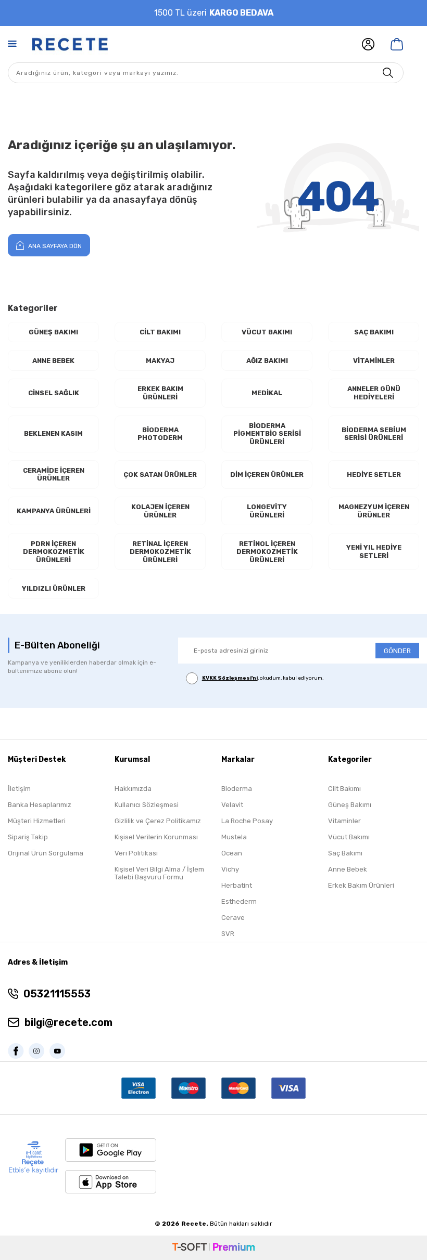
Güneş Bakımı (53, 332)
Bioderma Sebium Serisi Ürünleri (374, 434)
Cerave (233, 917)
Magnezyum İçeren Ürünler (373, 511)
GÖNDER (397, 651)
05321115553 (57, 994)
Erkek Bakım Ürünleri (160, 393)
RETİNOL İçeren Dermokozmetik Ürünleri (267, 552)
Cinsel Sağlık (53, 393)
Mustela (234, 837)
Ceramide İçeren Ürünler (53, 474)
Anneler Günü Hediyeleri (373, 393)
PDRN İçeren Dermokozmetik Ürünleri (53, 552)
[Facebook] (18, 1051)
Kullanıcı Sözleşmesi (147, 805)
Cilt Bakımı (160, 332)
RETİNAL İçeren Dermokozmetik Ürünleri (160, 552)
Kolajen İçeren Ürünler (160, 511)
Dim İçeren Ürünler (267, 474)
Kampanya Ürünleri (54, 511)
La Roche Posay (247, 821)
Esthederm (239, 901)
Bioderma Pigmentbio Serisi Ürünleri (267, 434)
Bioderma (236, 789)
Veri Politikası (136, 853)
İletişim (19, 789)
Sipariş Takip (28, 837)
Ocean (231, 853)
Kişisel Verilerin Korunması (156, 837)
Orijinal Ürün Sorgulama (45, 853)
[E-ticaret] (213, 1248)
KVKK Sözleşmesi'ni (230, 678)
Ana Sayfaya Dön (54, 246)
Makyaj (160, 361)
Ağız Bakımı (267, 361)
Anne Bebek (53, 361)
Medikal (267, 393)
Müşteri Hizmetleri (37, 821)
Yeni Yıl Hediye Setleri (373, 551)
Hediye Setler (374, 474)
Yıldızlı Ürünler (53, 588)
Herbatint (236, 885)
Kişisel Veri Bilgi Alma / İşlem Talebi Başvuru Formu (159, 873)
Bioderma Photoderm (160, 434)
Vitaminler (374, 361)
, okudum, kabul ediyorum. (263, 678)
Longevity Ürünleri (267, 511)
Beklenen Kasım (53, 433)
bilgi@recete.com (68, 1022)
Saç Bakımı (374, 332)
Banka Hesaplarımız (39, 805)
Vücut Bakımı (267, 332)
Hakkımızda (133, 789)
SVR (227, 934)
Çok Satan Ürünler (160, 474)
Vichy (230, 869)
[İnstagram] (39, 1051)
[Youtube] (59, 1051)
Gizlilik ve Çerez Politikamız (158, 821)
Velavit (232, 805)
